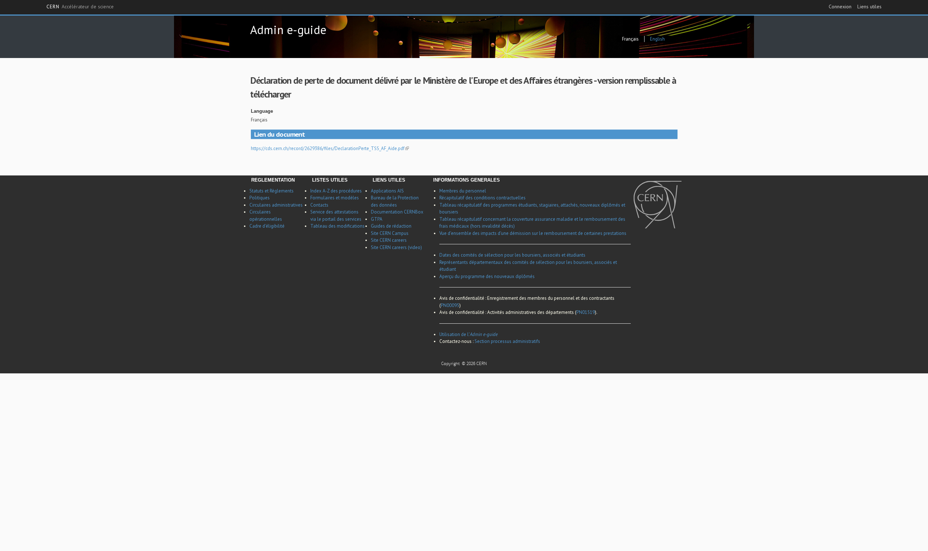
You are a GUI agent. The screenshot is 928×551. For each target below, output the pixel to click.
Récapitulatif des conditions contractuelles (482, 198)
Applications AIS (387, 191)
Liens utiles (869, 6)
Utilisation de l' (468, 334)
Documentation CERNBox (397, 212)
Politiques (259, 198)
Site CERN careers (389, 240)
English (657, 39)
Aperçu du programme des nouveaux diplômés (487, 276)
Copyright (451, 358)
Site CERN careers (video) (396, 247)
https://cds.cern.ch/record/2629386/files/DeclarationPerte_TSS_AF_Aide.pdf (328, 148)
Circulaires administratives (276, 205)
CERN (80, 7)
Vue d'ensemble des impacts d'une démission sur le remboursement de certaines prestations (532, 233)
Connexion (840, 6)
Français (630, 39)
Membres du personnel (462, 191)
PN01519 (585, 312)
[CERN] (658, 204)
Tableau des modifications (337, 226)
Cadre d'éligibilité (267, 226)
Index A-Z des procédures (336, 191)
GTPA (376, 219)
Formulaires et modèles (334, 198)
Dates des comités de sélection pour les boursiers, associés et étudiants (512, 255)
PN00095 (450, 305)
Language (262, 111)
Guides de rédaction (391, 226)
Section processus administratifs (507, 341)
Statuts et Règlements (271, 191)
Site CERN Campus (390, 233)
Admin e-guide (288, 29)
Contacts (319, 205)
